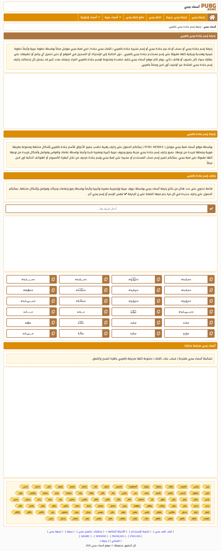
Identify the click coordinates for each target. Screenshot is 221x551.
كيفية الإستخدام (140, 531)
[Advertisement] (110, 101)
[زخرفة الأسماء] (212, 17)
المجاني (116, 541)
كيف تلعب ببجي (163, 531)
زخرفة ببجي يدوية (176, 17)
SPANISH (101, 536)
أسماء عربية (112, 17)
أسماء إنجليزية (89, 17)
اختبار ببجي (155, 17)
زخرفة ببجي (198, 17)
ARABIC (85, 536)
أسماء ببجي (210, 26)
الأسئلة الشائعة (116, 531)
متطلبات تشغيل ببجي (90, 531)
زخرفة (70, 531)
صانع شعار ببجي (135, 17)
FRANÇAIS (118, 536)
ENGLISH (135, 536)
